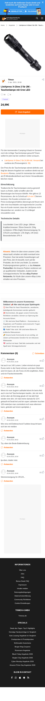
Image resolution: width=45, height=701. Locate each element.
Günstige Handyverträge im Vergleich (22, 632)
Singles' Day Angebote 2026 (22, 658)
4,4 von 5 (31, 196)
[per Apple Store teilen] (20, 677)
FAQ (22, 577)
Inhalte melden (22, 588)
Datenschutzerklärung (23, 596)
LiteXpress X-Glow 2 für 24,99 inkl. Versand (22, 160)
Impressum (22, 585)
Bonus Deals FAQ (22, 581)
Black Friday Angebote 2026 (22, 654)
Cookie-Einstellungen (22, 603)
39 (29, 163)
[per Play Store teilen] (24, 677)
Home (3, 25)
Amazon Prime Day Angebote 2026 (22, 665)
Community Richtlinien (22, 599)
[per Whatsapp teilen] (16, 677)
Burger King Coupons (22, 647)
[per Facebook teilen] (11, 677)
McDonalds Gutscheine (22, 643)
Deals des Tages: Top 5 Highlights (22, 628)
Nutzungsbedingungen (22, 592)
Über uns (22, 570)
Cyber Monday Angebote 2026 (22, 661)
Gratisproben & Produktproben (22, 639)
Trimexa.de (22, 616)
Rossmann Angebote (22, 650)
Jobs (22, 574)
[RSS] (28, 677)
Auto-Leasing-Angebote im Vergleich (22, 636)
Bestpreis (5, 173)
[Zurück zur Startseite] (11, 18)
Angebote (12, 25)
